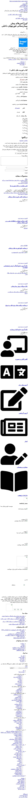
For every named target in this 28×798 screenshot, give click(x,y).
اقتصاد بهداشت (18, 742)
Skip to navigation (14, 1)
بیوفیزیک (20, 719)
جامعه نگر (25, 19)
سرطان (20, 759)
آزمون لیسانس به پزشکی (19, 649)
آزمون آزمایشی (23, 413)
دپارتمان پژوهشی (22, 495)
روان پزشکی (19, 746)
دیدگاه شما (24, 155)
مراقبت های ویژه (17, 677)
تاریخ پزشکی (19, 755)
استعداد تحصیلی (18, 773)
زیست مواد (19, 767)
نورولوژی (19, 763)
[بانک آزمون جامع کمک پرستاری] (19, 325)
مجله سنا (22, 658)
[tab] (22, 61)
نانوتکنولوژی (19, 728)
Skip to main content (22, 1)
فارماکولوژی (19, 713)
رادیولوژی (19, 760)
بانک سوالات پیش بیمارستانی (19, 286)
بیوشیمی (20, 696)
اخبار (26, 441)
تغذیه (20, 762)
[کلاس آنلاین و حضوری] (14, 356)
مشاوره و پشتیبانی (22, 467)
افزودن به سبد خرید (23, 37)
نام (26, 167)
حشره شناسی (18, 774)
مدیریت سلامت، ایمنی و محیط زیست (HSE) (11, 732)
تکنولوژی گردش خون (16, 700)
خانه (26, 10)
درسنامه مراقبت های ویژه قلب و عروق (16, 305)
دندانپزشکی (19, 758)
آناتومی (20, 687)
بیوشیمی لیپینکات (20, 632)
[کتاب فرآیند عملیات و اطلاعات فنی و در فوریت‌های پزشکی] (19, 217)
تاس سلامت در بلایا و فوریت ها (18, 186)
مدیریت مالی (19, 736)
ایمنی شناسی (18, 706)
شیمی (20, 725)
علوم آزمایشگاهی (20, 650)
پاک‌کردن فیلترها (23, 140)
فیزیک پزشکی (18, 727)
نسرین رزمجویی (12, 59)
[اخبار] (14, 438)
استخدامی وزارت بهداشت (18, 647)
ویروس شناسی (18, 704)
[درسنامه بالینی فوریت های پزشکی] (15, 192)
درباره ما (22, 661)
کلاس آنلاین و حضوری (21, 359)
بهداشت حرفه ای (18, 733)
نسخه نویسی (19, 712)
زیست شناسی (18, 697)
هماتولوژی (19, 708)
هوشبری (20, 682)
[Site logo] (23, 6)
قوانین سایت (22, 657)
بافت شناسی (19, 690)
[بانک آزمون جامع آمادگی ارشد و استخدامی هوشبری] (16, 252)
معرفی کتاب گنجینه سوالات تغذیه (17, 624)
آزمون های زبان (23, 385)
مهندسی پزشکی (18, 721)
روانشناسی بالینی (17, 748)
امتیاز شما (24, 153)
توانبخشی (19, 685)
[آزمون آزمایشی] (14, 410)
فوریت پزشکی (21, 10)
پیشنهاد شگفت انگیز (21, 52)
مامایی (23, 644)
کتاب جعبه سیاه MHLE (19, 638)
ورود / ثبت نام (21, 789)
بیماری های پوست (17, 756)
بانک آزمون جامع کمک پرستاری (18, 329)
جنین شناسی (19, 692)
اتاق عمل (22, 646)
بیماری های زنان (18, 754)
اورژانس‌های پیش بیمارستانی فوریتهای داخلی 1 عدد (14, 34)
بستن (26, 666)
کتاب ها (23, 656)
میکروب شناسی (18, 698)
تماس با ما (22, 660)
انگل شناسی (19, 701)
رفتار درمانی (19, 750)
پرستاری (22, 643)
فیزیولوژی (19, 689)
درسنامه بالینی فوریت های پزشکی (17, 197)
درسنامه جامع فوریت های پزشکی (17, 248)
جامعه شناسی (18, 770)
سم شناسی (19, 716)
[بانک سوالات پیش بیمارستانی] (16, 274)
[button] (22, 183)
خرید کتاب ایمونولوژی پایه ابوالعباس (16, 634)
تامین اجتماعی (18, 771)
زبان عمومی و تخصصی (16, 769)
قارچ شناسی (19, 705)
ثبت (26, 55)
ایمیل (25, 170)
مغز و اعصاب (18, 752)
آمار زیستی (19, 723)
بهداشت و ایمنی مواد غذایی (15, 739)
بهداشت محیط (18, 737)
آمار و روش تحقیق (17, 743)
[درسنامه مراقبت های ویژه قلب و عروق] (16, 293)
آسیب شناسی (18, 747)
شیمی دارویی (18, 715)
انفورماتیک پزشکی (17, 720)
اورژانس (20, 675)
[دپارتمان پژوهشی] (14, 492)
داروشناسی (19, 710)
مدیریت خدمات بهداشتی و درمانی (14, 731)
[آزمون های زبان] (14, 382)
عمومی (20, 766)
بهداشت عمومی (18, 735)
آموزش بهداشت (18, 740)
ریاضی (20, 724)
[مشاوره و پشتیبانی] (14, 464)
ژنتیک (20, 702)
